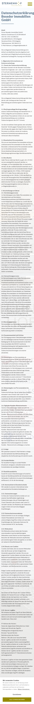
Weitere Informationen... (24, 689)
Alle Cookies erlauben (17, 699)
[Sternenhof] (12, 4)
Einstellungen (17, 694)
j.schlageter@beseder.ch (19, 45)
